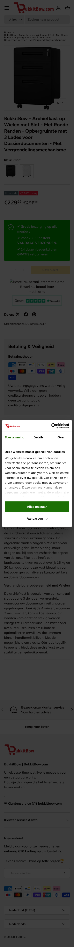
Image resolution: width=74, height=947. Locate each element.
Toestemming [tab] (14, 437)
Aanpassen (35, 518)
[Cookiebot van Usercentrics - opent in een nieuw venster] (52, 426)
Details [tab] (39, 437)
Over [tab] (61, 437)
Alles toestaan (37, 506)
